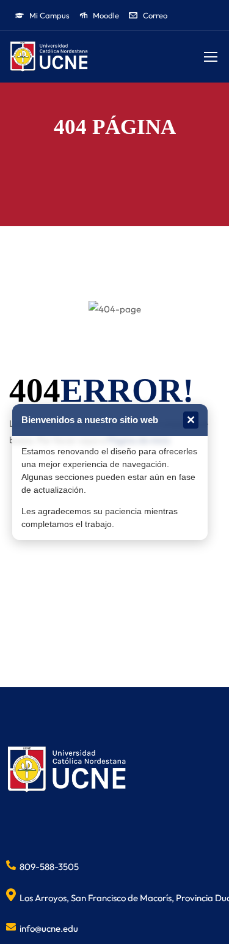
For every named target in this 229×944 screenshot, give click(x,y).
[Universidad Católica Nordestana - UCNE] (49, 56)
